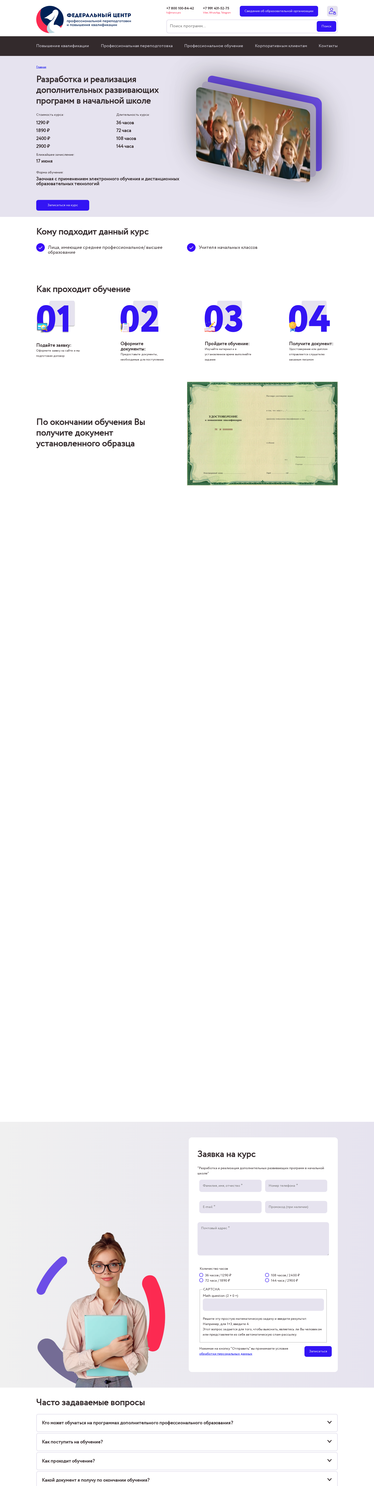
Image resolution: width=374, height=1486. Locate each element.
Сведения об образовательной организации (278, 11)
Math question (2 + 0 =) (220, 1295)
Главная (41, 67)
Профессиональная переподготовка (137, 46)
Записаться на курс (63, 205)
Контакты (328, 46)
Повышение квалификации (62, 46)
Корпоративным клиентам (281, 46)
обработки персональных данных (225, 1353)
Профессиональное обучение (213, 46)
